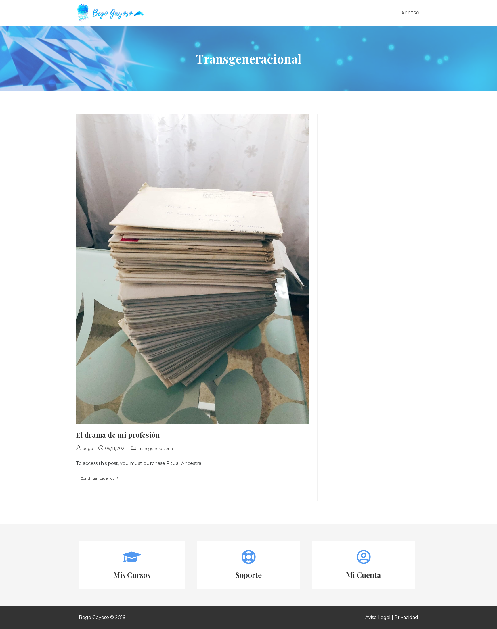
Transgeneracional (156, 448)
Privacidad (406, 617)
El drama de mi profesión (118, 434)
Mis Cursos (131, 575)
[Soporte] (248, 557)
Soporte (248, 575)
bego (88, 448)
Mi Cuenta (363, 575)
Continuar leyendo (102, 477)
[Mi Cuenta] (363, 557)
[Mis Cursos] (132, 557)
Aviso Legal (378, 617)
